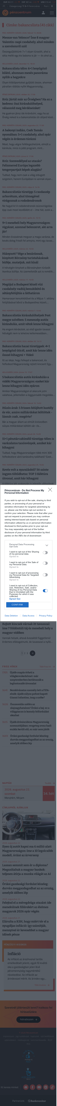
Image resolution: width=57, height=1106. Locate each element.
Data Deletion (11, 615)
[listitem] (28, 545)
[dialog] (28, 553)
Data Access (28, 615)
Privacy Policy (45, 615)
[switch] (45, 552)
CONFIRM (17, 605)
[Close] (51, 491)
